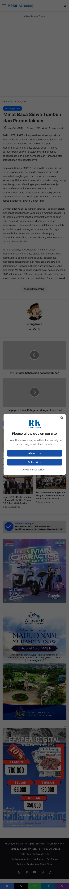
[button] (34, 453)
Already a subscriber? (34, 469)
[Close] (62, 418)
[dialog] (35, 444)
